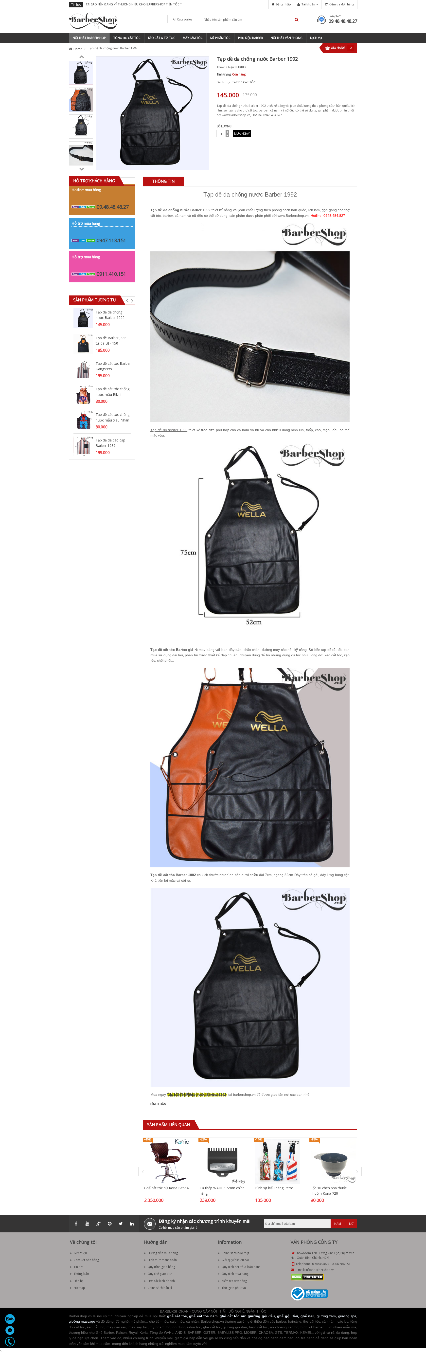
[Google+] (98, 1223)
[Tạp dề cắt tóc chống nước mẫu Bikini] (83, 395)
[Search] (297, 20)
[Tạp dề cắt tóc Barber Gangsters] (83, 369)
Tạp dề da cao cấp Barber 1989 (110, 443)
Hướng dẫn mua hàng (163, 1253)
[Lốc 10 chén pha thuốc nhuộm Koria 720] (333, 1161)
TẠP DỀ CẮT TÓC (244, 82)
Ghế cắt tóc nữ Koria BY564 (166, 1188)
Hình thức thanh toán (162, 1260)
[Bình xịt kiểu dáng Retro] (277, 1161)
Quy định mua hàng (235, 1274)
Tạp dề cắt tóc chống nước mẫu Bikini (112, 391)
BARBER (240, 67)
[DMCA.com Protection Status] (307, 1277)
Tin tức (78, 1267)
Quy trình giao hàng (161, 1267)
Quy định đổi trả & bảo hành (241, 1267)
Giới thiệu (80, 1253)
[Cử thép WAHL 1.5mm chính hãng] (222, 1161)
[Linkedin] (132, 1223)
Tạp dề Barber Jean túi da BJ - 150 (111, 340)
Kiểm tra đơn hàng (341, 4)
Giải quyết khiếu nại (235, 1260)
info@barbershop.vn (320, 1270)
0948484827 (320, 1264)
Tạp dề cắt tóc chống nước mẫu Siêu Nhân (112, 417)
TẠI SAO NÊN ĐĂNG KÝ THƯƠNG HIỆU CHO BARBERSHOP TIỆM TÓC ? (133, 4)
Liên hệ (79, 1281)
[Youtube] (87, 1223)
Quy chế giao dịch (160, 1274)
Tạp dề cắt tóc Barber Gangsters (113, 366)
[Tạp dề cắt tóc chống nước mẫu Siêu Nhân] (83, 420)
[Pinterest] (109, 1223)
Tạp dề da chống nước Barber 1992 (110, 315)
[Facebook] (76, 1223)
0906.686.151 (341, 1264)
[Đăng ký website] (309, 1293)
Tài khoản (308, 4)
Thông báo (81, 1274)
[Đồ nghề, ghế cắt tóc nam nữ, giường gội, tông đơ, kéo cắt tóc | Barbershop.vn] (93, 20)
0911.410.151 (111, 274)
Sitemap (79, 1288)
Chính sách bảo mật (235, 1253)
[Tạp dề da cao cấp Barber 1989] (83, 446)
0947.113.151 (111, 240)
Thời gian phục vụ (234, 1288)
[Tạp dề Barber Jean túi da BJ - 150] (83, 343)
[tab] (163, 181)
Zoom (203, 164)
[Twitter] (120, 1223)
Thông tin (163, 181)
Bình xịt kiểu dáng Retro (274, 1188)
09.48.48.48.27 (343, 21)
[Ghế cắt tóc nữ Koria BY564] (166, 1161)
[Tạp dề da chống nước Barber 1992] (81, 72)
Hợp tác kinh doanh (161, 1281)
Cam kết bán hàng (86, 1260)
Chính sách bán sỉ (160, 1288)
